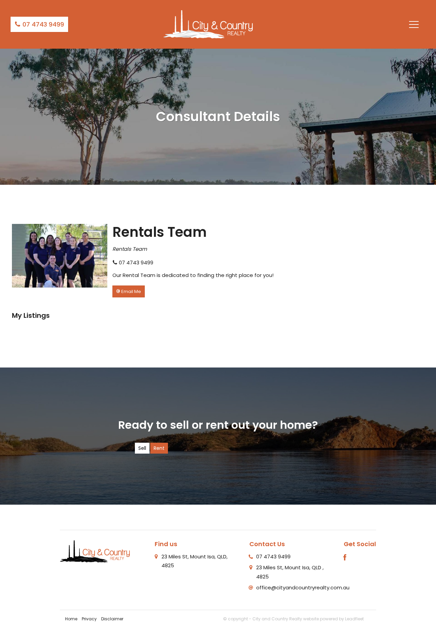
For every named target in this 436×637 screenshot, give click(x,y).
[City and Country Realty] (208, 24)
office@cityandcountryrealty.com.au (302, 587)
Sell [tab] (142, 448)
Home (71, 619)
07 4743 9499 (42, 24)
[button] (128, 291)
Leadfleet (354, 619)
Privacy (89, 619)
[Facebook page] (345, 558)
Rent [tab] (159, 448)
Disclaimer (112, 619)
